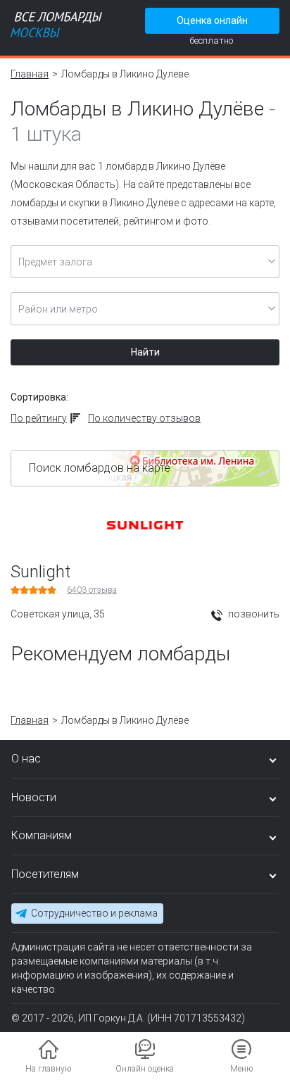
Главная (30, 74)
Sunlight (40, 571)
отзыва (92, 590)
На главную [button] (48, 1069)
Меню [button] (241, 1069)
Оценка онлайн (212, 20)
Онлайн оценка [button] (144, 1069)
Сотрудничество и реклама (94, 913)
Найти (145, 352)
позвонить (252, 614)
